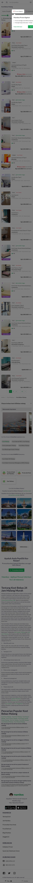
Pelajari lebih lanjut (18, 26)
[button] (18, 11)
